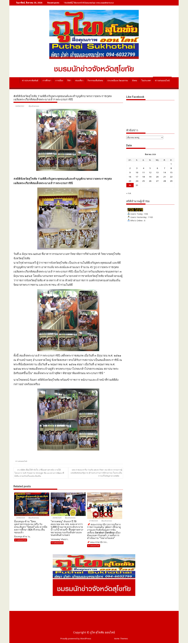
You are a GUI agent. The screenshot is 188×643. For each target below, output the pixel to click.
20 (157, 176)
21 (164, 176)
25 (143, 181)
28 (164, 181)
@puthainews (34, 106)
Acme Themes (121, 638)
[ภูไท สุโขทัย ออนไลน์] (16, 80)
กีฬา (69, 80)
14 (164, 172)
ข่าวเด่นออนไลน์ (162, 80)
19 (150, 176)
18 (143, 176)
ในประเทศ (146, 80)
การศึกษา (47, 80)
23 (130, 181)
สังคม (134, 80)
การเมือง (59, 80)
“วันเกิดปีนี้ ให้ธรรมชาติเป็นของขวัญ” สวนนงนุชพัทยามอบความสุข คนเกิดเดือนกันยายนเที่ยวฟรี (104, 2)
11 (143, 172)
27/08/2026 (93, 521)
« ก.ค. (128, 193)
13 (157, 172)
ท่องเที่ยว (79, 80)
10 (137, 172)
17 (137, 176)
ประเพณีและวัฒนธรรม (117, 80)
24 (137, 181)
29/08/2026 (20, 518)
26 (150, 181)
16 (130, 176)
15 (171, 172)
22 (171, 176)
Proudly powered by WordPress (75, 638)
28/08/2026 (56, 518)
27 (157, 181)
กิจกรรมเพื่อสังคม (95, 80)
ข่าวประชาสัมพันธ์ (30, 80)
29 (171, 181)
